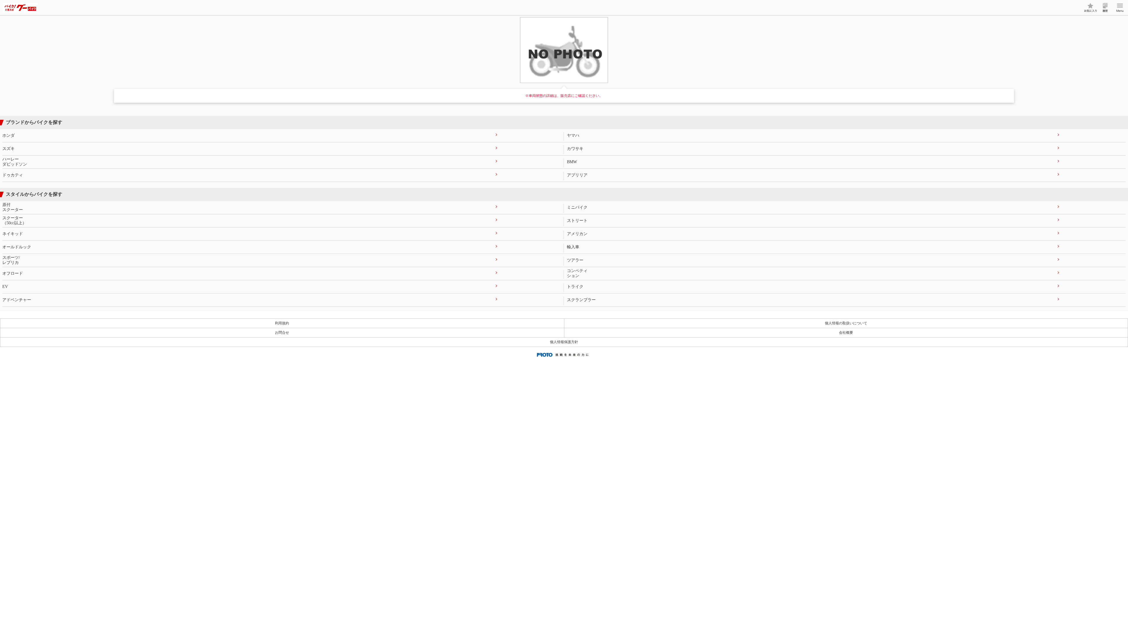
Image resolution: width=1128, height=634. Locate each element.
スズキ (8, 148)
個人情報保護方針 (564, 342)
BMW (572, 162)
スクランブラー (581, 300)
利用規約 (282, 323)
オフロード (12, 273)
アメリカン (577, 234)
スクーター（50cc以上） (14, 220)
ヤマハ (573, 135)
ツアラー (575, 260)
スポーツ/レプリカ (11, 260)
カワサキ (575, 148)
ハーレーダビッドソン (14, 161)
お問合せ (282, 333)
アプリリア (577, 175)
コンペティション (577, 273)
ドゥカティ (12, 175)
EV (5, 286)
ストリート (577, 220)
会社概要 (846, 333)
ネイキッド (12, 234)
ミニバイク (577, 207)
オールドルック (16, 247)
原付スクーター (12, 207)
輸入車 (573, 247)
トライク (575, 286)
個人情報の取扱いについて (846, 323)
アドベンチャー (16, 300)
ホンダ (8, 135)
